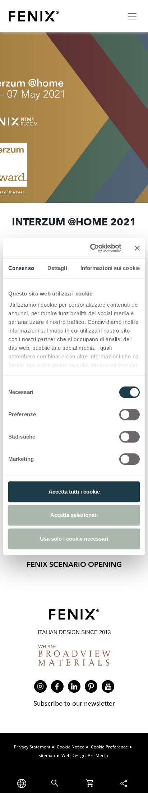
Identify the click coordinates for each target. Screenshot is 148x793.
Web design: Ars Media (84, 755)
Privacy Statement (32, 747)
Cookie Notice (70, 747)
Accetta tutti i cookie (74, 492)
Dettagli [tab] (57, 268)
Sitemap (46, 755)
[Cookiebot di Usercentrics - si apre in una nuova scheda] (91, 248)
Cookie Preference (109, 747)
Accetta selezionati (74, 515)
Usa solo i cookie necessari (74, 539)
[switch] (129, 414)
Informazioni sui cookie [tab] (110, 268)
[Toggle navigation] (132, 16)
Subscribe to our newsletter (74, 703)
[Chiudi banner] (137, 248)
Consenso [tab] (21, 268)
